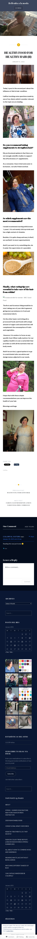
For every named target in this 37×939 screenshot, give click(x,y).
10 (29, 638)
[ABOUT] (11, 666)
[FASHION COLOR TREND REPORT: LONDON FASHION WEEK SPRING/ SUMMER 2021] (25, 694)
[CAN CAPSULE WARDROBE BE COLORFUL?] (25, 722)
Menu (19, 8)
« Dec (7, 652)
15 (22, 641)
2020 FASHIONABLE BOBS (13, 820)
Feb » (11, 652)
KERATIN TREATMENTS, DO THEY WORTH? (16, 833)
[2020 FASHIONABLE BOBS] (11, 680)
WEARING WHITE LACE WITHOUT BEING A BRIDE (16, 859)
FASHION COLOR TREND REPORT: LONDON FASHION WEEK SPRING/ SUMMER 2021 (16, 842)
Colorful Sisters (11, 536)
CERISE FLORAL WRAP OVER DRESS (17, 826)
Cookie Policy (9, 931)
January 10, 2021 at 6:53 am (12, 539)
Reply (32, 536)
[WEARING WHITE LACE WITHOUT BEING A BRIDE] (25, 708)
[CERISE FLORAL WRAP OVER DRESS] (25, 680)
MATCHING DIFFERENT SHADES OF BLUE (17, 867)
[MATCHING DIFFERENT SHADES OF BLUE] (11, 722)
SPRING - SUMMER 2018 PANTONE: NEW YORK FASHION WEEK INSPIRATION (16, 812)
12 (11, 641)
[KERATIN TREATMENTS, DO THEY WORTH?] (11, 694)
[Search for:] (18, 613)
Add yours (29, 526)
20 (15, 645)
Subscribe (10, 774)
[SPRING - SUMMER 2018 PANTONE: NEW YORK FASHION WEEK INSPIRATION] (25, 666)
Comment (27, 581)
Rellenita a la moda (18, 3)
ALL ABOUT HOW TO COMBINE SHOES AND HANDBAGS (18, 851)
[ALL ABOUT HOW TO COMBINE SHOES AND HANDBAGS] (11, 708)
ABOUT (7, 805)
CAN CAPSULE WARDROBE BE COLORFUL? (15, 875)
